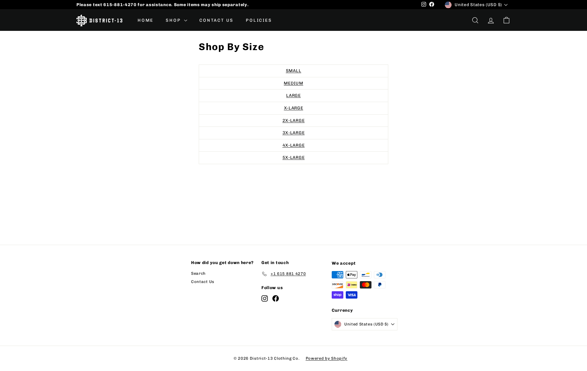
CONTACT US (216, 20)
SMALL (293, 70)
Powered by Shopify (327, 358)
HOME (145, 20)
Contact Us (202, 281)
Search (198, 273)
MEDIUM (293, 83)
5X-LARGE (293, 157)
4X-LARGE (293, 145)
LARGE (293, 95)
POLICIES (259, 20)
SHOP (174, 20)
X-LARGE (293, 108)
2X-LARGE (293, 120)
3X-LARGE (293, 132)
